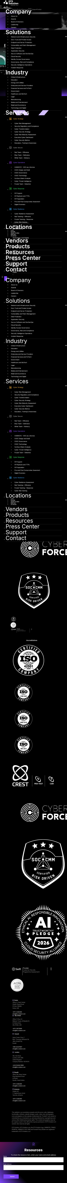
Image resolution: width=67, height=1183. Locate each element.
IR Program (18, 193)
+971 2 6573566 (17, 1028)
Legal (12, 96)
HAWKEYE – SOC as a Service (24, 167)
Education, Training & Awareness (25, 143)
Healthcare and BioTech (19, 94)
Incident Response (17, 67)
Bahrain (13, 234)
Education (14, 80)
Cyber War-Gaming (20, 222)
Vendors (14, 9)
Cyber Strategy (18, 119)
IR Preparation (19, 199)
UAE (12, 230)
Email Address (7, 1164)
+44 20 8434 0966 (18, 1065)
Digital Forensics (19, 204)
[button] (32, 277)
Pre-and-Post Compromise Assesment (27, 201)
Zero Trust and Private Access (21, 39)
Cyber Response (18, 188)
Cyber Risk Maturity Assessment (25, 134)
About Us (14, 16)
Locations (19, 226)
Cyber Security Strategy (22, 132)
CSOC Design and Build (22, 170)
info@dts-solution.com (19, 1014)
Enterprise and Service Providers (22, 85)
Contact (39, 9)
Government (15, 91)
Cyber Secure (18, 148)
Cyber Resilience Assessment (24, 213)
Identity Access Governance (20, 59)
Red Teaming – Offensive (22, 216)
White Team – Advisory (22, 158)
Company (18, 280)
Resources (25, 9)
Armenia (13, 236)
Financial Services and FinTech (21, 88)
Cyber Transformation (21, 129)
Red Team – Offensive (21, 152)
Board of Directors (17, 21)
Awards (13, 19)
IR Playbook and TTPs (21, 196)
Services (17, 112)
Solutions (18, 32)
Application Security (17, 51)
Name (5, 1156)
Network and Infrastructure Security (23, 37)
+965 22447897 (17, 1047)
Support (34, 9)
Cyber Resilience (18, 209)
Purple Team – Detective (22, 184)
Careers (13, 27)
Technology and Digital (18, 108)
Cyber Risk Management (22, 123)
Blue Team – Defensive (22, 155)
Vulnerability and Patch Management (23, 45)
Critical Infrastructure (18, 77)
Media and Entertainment (19, 102)
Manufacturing (16, 99)
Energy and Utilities (17, 82)
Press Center (30, 9)
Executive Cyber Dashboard (23, 137)
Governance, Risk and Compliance (22, 62)
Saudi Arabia (14, 233)
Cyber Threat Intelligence (22, 181)
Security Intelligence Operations (21, 65)
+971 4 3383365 (17, 1012)
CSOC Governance (20, 172)
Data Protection (16, 48)
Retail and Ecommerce (18, 105)
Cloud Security (16, 56)
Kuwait (12, 231)
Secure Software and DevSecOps (22, 53)
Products (19, 9)
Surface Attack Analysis (22, 178)
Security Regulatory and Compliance (26, 126)
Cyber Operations (19, 162)
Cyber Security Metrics (22, 140)
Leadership (14, 24)
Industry (17, 72)
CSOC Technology (20, 175)
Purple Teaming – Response (23, 219)
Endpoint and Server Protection (21, 42)
